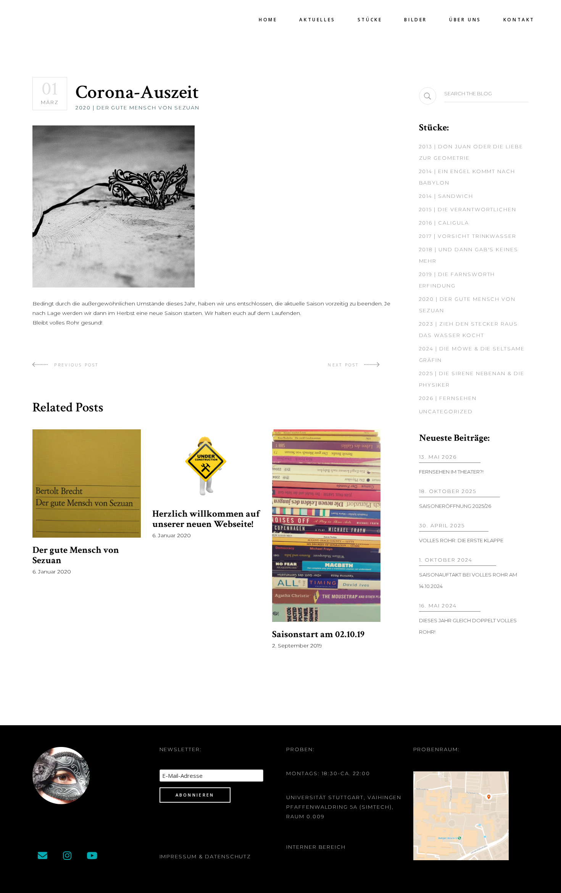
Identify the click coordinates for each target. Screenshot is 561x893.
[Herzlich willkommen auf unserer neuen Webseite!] (206, 465)
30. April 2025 (442, 525)
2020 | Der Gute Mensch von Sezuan (138, 107)
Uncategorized (446, 411)
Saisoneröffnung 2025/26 (455, 506)
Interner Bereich (316, 847)
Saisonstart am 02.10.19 (318, 634)
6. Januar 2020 (51, 571)
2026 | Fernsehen (448, 398)
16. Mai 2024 (438, 605)
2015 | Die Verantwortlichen (468, 209)
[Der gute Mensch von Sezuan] (86, 483)
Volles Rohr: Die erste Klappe (461, 540)
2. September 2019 (297, 645)
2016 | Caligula (444, 223)
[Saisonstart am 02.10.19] (326, 525)
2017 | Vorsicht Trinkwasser (468, 236)
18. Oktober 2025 (447, 491)
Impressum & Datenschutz (205, 856)
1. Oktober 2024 (445, 560)
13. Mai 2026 (438, 457)
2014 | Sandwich (446, 196)
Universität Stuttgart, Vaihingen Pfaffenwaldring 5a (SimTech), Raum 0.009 (343, 806)
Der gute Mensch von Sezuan (75, 555)
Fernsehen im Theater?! (451, 472)
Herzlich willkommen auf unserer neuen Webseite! (206, 519)
